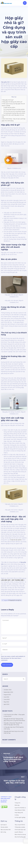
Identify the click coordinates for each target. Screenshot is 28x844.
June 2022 (7, 699)
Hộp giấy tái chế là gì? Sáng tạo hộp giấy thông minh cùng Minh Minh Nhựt (14, 719)
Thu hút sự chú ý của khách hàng (14, 111)
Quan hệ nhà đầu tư (20, 807)
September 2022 (8, 692)
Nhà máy (17, 805)
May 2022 (6, 702)
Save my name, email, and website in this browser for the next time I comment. (13, 658)
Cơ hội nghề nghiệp (20, 817)
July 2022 (6, 697)
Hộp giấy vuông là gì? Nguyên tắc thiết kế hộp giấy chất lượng (13, 723)
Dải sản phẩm (4, 827)
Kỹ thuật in (4, 824)
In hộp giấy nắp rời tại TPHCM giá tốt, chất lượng (14, 728)
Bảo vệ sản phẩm (9, 107)
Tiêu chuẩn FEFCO (20, 824)
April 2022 (6, 704)
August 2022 (7, 694)
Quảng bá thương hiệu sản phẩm (14, 113)
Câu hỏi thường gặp (20, 837)
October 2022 (7, 689)
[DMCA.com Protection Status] (4, 808)
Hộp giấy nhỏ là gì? (8, 100)
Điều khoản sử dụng (20, 834)
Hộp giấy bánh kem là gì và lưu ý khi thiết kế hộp (13, 732)
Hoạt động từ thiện (20, 810)
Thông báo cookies (20, 827)
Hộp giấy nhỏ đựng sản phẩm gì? (12, 101)
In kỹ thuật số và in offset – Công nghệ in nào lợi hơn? (14, 715)
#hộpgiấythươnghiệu (14, 600)
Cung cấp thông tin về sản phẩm (14, 109)
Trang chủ (17, 802)
